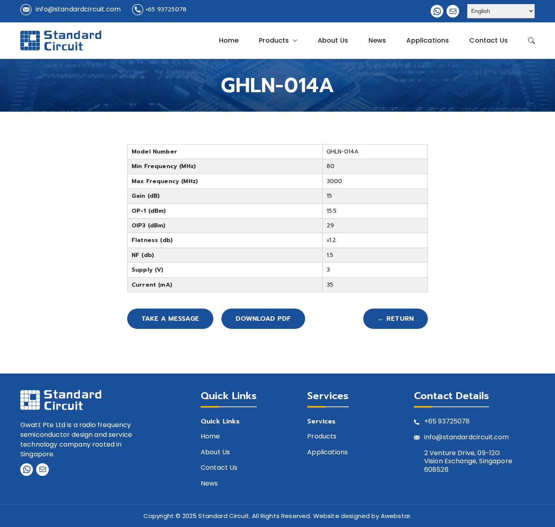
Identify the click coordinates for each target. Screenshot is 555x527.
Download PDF (263, 319)
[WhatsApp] (437, 11)
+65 (430, 421)
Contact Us (488, 40)
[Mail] (453, 11)
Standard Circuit (223, 516)
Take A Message (170, 319)
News (377, 40)
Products (274, 40)
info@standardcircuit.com (78, 9)
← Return (395, 319)
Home (229, 40)
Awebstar (395, 516)
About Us (333, 40)
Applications (427, 40)
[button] (293, 40)
